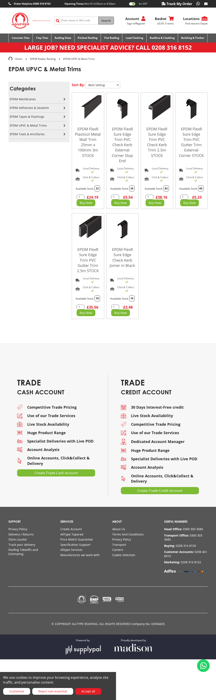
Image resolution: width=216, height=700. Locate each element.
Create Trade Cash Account (56, 473)
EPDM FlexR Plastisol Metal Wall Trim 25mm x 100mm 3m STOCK (88, 142)
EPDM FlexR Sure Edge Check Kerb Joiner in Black (122, 257)
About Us (118, 529)
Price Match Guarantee (76, 539)
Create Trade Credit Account (159, 490)
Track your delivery (21, 545)
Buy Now (86, 203)
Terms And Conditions (128, 534)
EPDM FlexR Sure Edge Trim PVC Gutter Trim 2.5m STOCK (88, 260)
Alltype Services (71, 550)
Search (106, 21)
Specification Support (75, 545)
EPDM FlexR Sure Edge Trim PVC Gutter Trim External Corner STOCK (191, 142)
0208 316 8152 (172, 47)
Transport (119, 545)
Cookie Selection (123, 555)
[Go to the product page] (87, 108)
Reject (52, 691)
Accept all (88, 691)
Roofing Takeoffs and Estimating (23, 552)
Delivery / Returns (21, 534)
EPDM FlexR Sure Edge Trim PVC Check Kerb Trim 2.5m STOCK (156, 142)
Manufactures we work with (80, 555)
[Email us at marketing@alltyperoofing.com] (206, 3)
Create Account (71, 529)
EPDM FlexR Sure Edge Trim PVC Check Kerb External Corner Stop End (122, 144)
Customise (16, 691)
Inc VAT (143, 3)
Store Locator (17, 539)
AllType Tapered (71, 534)
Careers (117, 550)
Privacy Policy (17, 529)
